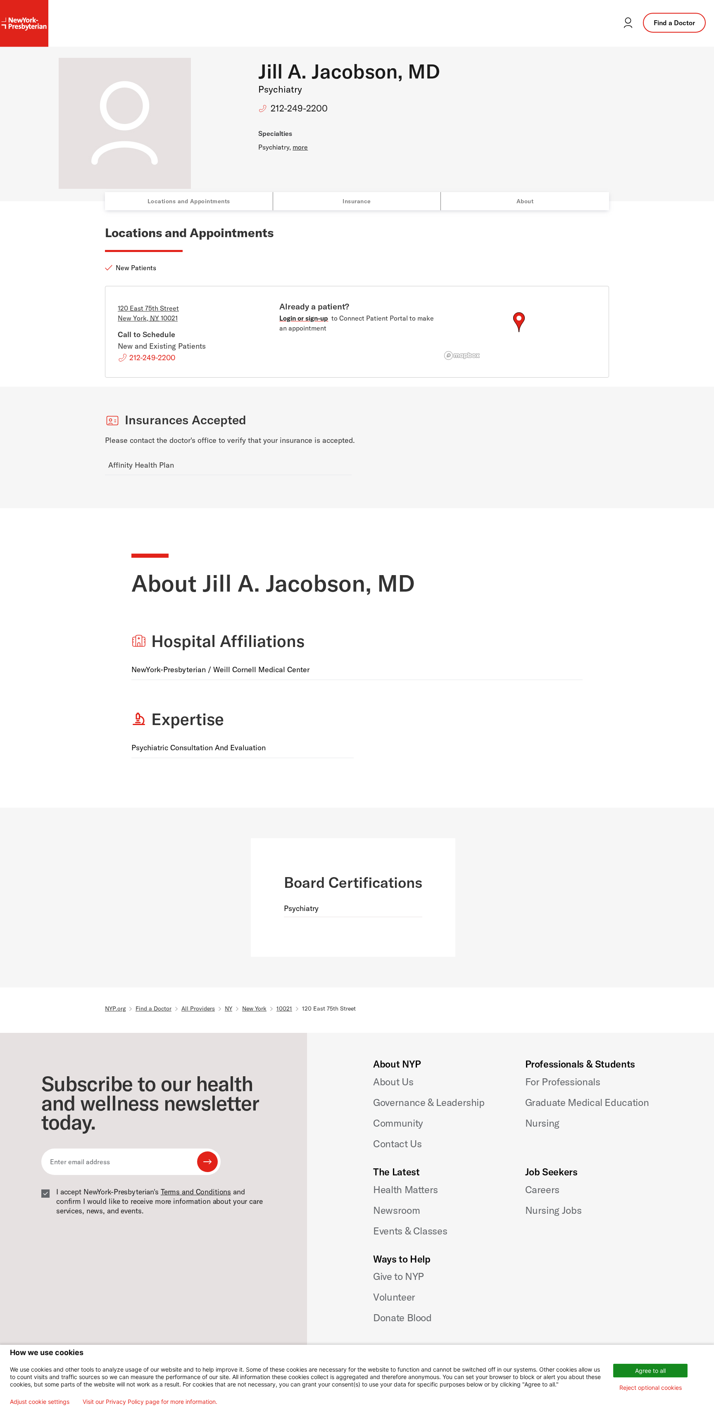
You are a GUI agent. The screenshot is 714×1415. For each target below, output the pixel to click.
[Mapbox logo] (462, 355)
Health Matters (405, 1189)
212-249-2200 (299, 108)
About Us (393, 1081)
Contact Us (397, 1143)
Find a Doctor (674, 23)
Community (398, 1123)
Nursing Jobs (553, 1210)
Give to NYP (398, 1276)
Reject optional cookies (650, 1387)
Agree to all (650, 1370)
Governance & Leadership (429, 1102)
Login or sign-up (303, 318)
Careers (542, 1189)
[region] (518, 332)
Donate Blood (402, 1317)
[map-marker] (519, 322)
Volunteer (394, 1297)
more (300, 147)
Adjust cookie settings (39, 1401)
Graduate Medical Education (587, 1102)
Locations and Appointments (189, 201)
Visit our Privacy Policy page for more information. (150, 1401)
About (525, 201)
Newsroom (396, 1210)
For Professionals (562, 1081)
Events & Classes (410, 1231)
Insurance (357, 201)
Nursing (542, 1123)
